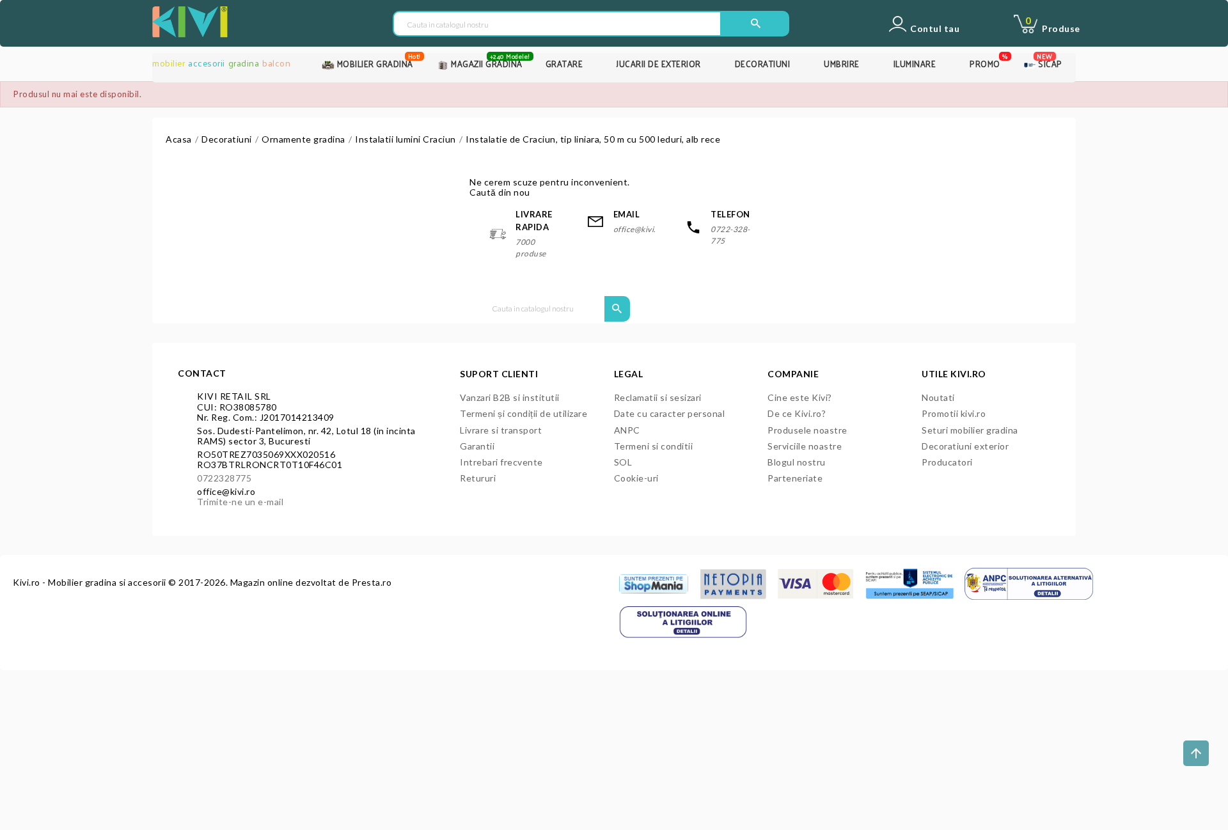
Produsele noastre (807, 430)
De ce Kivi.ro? (796, 413)
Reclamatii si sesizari (658, 397)
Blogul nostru (796, 462)
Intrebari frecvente (501, 462)
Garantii (477, 446)
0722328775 (224, 478)
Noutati (938, 397)
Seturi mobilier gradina (970, 430)
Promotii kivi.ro (954, 413)
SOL (623, 462)
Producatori (947, 462)
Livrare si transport (501, 430)
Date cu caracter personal (669, 413)
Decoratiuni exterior (965, 446)
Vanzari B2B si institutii (510, 397)
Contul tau (934, 29)
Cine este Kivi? (799, 397)
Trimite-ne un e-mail (240, 501)
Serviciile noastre (804, 446)
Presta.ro (372, 582)
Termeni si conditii (653, 446)
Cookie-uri (636, 478)
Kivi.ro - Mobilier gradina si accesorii (90, 582)
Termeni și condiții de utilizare (523, 413)
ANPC (627, 430)
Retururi (478, 478)
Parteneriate (795, 478)
